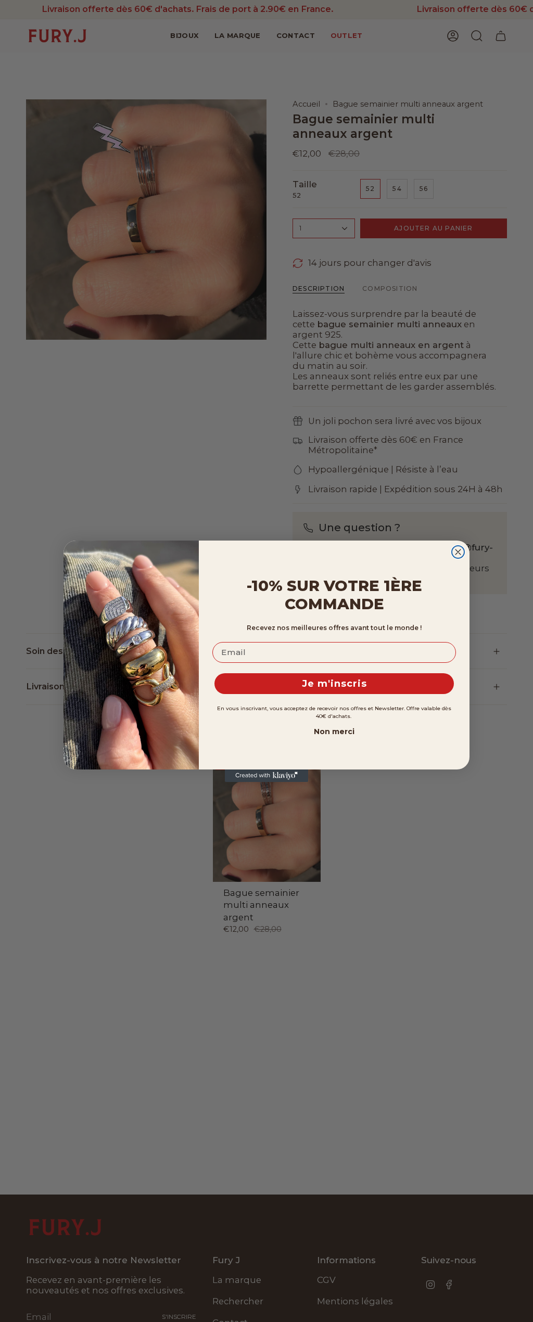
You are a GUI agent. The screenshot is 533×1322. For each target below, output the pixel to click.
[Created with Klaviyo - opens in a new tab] (266, 775)
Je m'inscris (334, 683)
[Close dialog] (458, 552)
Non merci (334, 731)
